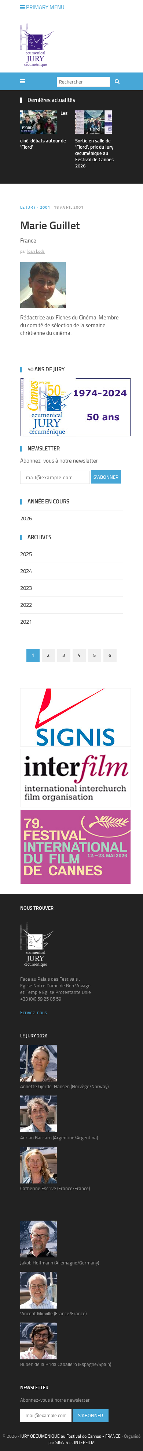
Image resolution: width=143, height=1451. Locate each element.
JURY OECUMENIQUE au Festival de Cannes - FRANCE (70, 1436)
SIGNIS (61, 1442)
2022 (26, 605)
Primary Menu (45, 7)
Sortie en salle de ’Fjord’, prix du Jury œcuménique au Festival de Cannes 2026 (94, 153)
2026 (26, 518)
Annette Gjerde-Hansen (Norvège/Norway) (64, 1086)
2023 (26, 588)
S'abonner (106, 477)
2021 (26, 622)
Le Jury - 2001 (35, 207)
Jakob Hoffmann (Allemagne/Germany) (59, 1263)
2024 (26, 571)
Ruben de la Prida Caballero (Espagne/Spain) (65, 1364)
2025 (26, 554)
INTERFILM (84, 1442)
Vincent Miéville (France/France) (53, 1313)
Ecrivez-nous (33, 1012)
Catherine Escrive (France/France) (55, 1188)
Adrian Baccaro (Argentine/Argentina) (59, 1137)
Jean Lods (36, 251)
